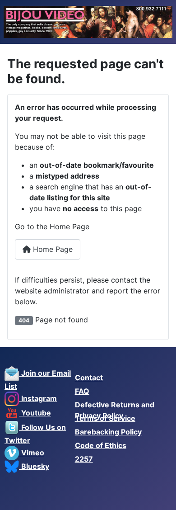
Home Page (52, 249)
